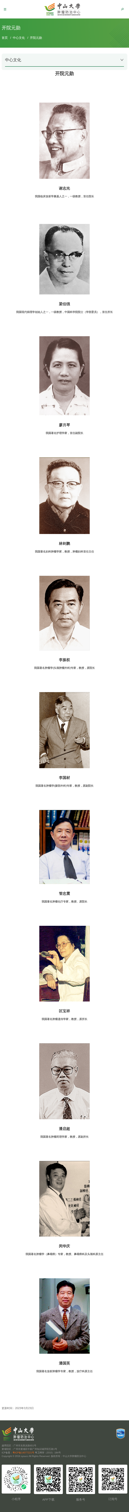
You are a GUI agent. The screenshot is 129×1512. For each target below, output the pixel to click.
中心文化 (19, 37)
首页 (5, 37)
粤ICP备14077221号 (23, 1452)
